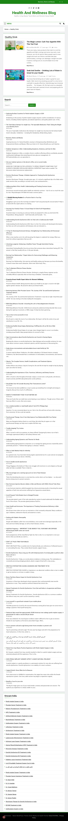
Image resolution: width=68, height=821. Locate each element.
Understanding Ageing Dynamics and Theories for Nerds (22, 439)
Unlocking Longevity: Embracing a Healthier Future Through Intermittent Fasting (29, 244)
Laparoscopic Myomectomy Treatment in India (19, 738)
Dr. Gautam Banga (11, 794)
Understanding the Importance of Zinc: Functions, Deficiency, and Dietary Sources (30, 372)
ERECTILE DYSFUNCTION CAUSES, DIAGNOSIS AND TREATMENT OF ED (27, 566)
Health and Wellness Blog (34, 13)
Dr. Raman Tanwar (11, 790)
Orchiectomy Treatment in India (15, 730)
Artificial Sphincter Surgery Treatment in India (19, 716)
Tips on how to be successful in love (17, 315)
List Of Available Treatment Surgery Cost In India (20, 763)
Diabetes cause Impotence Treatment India (18, 759)
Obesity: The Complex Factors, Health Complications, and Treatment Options (29, 361)
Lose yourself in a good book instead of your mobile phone (23, 601)
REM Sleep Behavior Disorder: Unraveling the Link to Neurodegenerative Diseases (30, 303)
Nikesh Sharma (32, 76)
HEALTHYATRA (53, 815)
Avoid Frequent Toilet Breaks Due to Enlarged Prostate (22, 495)
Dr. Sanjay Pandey (11, 798)
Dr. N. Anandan (10, 783)
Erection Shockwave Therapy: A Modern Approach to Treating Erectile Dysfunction (30, 175)
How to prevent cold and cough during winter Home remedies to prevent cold (29, 625)
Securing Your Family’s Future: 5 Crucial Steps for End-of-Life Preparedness (28, 208)
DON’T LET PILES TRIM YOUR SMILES (17, 542)
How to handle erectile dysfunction (16, 462)
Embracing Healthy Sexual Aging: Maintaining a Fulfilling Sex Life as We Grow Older (30, 326)
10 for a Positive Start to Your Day (23, 197)
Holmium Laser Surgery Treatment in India (18, 741)
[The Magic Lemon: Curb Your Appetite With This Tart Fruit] (15, 45)
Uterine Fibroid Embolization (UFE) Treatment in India (21, 745)
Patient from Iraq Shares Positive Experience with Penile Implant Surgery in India (30, 648)
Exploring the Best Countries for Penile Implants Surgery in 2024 (25, 113)
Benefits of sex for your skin (14, 681)
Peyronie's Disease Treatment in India (17, 749)
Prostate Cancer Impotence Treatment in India (19, 776)
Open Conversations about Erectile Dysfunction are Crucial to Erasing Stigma (29, 337)
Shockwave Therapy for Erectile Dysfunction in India (21, 801)
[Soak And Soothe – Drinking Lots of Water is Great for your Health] (15, 74)
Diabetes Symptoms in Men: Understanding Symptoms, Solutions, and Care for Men (30, 2)
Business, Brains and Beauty (14, 138)
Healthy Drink (10, 48)
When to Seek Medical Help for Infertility (18, 450)
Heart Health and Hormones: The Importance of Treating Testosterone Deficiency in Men (32, 506)
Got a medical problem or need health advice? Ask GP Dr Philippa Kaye (27, 406)
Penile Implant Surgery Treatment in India (18, 734)
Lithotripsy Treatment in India (14, 727)
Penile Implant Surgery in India (15, 701)
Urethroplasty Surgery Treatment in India (17, 723)
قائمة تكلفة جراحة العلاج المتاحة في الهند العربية (19, 767)
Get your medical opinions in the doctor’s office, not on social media (26, 162)
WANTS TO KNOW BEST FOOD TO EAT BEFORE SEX (21, 395)
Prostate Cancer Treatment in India (16, 705)
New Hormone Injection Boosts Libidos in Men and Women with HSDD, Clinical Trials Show (33, 484)
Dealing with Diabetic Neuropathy (16, 517)
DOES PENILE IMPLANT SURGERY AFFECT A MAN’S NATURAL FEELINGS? (28, 659)
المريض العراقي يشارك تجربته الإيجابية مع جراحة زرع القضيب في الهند (25, 637)
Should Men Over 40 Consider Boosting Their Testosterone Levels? (26, 384)
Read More (30, 65)
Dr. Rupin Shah (10, 780)
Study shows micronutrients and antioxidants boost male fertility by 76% (27, 348)
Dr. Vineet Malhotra (11, 787)
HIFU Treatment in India (13, 712)
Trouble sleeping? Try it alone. (15, 428)
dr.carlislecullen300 (33, 47)
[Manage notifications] (3, 817)
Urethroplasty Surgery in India (14, 809)
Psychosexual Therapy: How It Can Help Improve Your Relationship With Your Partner (31, 417)
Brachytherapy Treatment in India (15, 719)
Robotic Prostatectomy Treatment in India (18, 708)
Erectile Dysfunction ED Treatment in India (18, 752)
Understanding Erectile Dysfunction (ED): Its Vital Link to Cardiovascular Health (29, 220)
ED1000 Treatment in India (13, 805)
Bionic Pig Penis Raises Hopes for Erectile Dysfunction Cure (24, 577)
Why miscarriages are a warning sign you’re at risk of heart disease (26, 473)
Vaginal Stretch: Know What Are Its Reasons (19, 670)
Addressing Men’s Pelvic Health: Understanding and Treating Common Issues (29, 186)
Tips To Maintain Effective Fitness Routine (18, 268)
